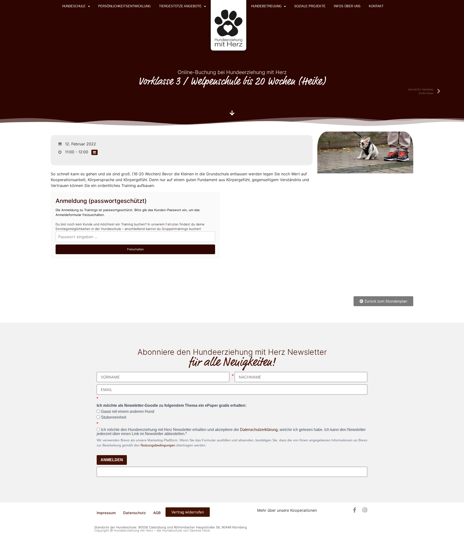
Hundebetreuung (266, 6)
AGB (157, 513)
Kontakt (376, 6)
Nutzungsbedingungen (158, 445)
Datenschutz (134, 513)
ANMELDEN (112, 460)
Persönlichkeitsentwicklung (124, 6)
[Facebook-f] (354, 510)
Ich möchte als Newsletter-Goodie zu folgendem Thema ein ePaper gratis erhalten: (171, 405)
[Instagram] (364, 510)
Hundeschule (74, 6)
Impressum (106, 513)
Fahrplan (172, 224)
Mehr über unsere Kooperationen (287, 510)
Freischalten (135, 249)
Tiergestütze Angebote (180, 6)
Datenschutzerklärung (259, 430)
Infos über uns (347, 6)
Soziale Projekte (310, 6)
